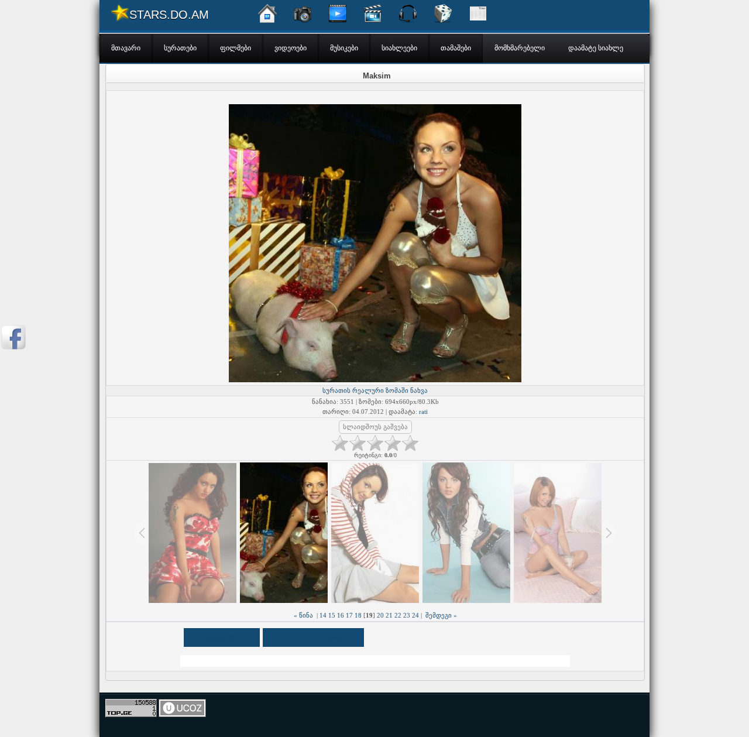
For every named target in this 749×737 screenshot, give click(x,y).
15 (331, 615)
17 (349, 615)
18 (358, 615)
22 (397, 615)
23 (406, 615)
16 (340, 615)
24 (415, 615)
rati (423, 411)
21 (389, 615)
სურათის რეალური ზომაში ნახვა (375, 390)
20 (380, 615)
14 (323, 615)
